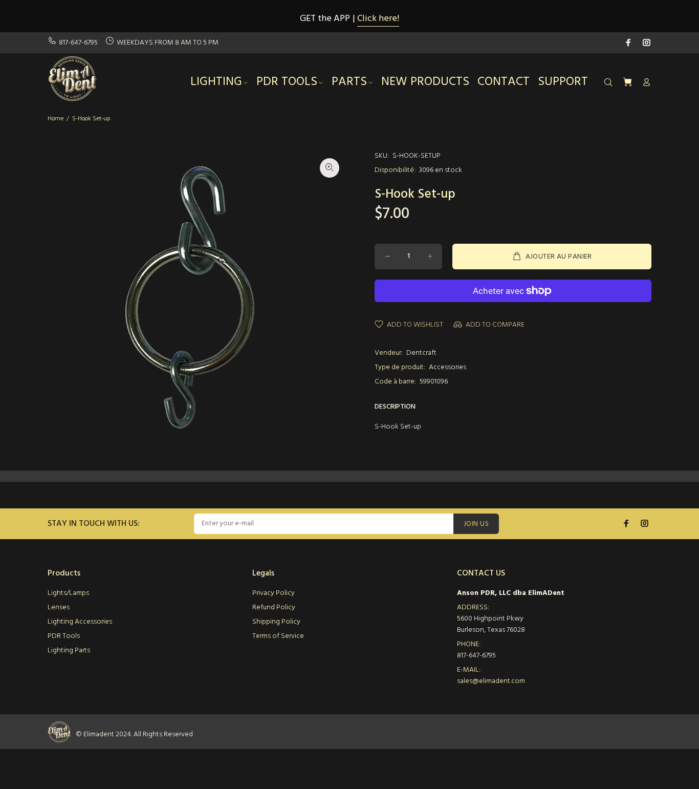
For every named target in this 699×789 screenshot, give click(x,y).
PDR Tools (64, 636)
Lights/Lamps (68, 593)
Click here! (378, 18)
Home (55, 119)
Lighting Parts (69, 650)
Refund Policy (273, 607)
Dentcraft (421, 353)
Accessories (447, 367)
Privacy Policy (273, 593)
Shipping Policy (276, 622)
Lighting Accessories (80, 622)
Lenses (59, 607)
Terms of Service (278, 636)
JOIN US (476, 524)
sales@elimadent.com (491, 681)
